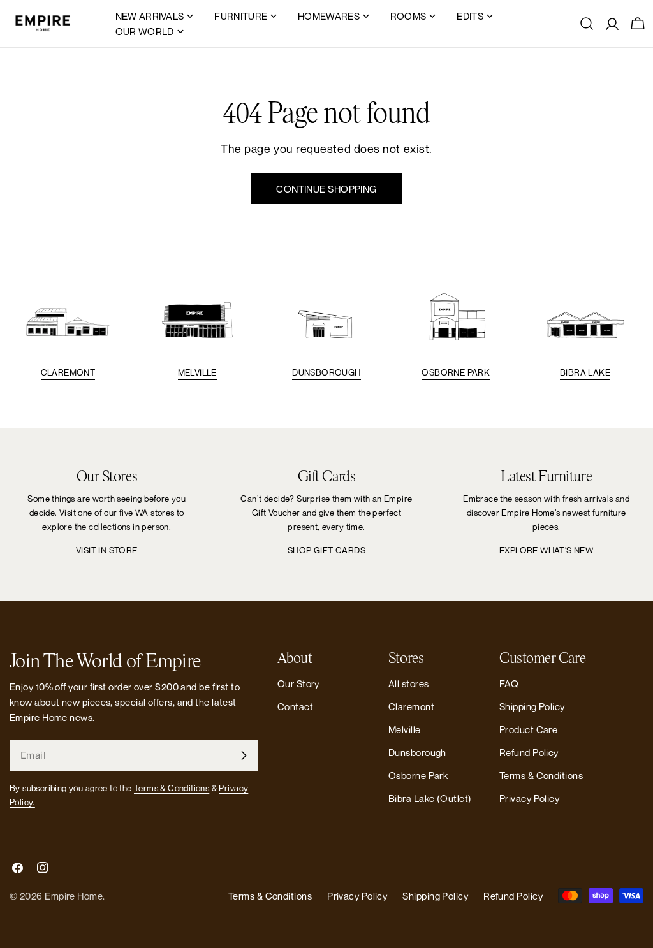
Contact (295, 706)
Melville (197, 372)
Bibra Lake (585, 372)
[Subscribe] (243, 755)
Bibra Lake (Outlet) (430, 798)
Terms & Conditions (171, 788)
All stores (408, 683)
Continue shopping (326, 188)
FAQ (508, 683)
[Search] (586, 23)
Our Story (298, 683)
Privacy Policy (529, 798)
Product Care (528, 729)
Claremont (68, 372)
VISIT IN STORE (107, 550)
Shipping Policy (532, 706)
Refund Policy (529, 752)
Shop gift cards (326, 550)
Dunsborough (326, 372)
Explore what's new (546, 550)
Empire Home (74, 895)
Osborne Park (456, 372)
